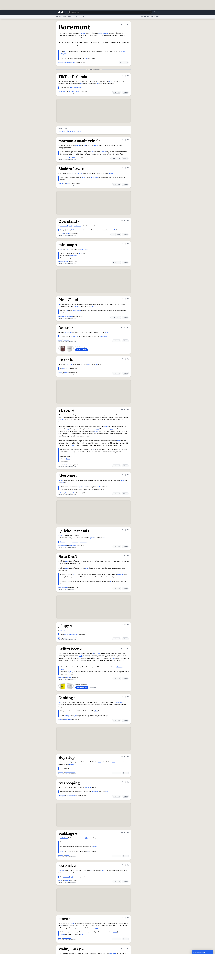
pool (62, 669)
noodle (68, 877)
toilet (78, 788)
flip (97, 364)
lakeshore (68, 678)
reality (94, 307)
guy (67, 311)
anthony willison (67, 938)
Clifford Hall (67, 881)
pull (65, 634)
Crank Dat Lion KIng (70, 62)
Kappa (106, 427)
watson (65, 638)
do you (71, 256)
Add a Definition (144, 16)
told (72, 230)
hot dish (60, 881)
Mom (61, 851)
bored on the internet (74, 131)
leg (88, 851)
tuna (64, 877)
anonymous (66, 340)
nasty (93, 792)
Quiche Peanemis (62, 545)
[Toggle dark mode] (158, 12)
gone (97, 429)
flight (80, 487)
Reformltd (68, 183)
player (80, 253)
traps (121, 702)
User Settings (155, 16)
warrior (103, 152)
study (119, 441)
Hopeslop (60, 772)
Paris (85, 487)
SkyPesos (60, 493)
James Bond (70, 634)
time (100, 33)
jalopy (59, 638)
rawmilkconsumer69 (70, 772)
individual (68, 332)
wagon (77, 145)
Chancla (60, 372)
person (77, 307)
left (111, 582)
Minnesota (61, 871)
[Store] (154, 12)
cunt (81, 934)
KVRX (73, 158)
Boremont (61, 62)
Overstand (61, 234)
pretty (74, 311)
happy (79, 311)
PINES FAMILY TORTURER (74, 91)
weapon (69, 364)
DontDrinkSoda (68, 719)
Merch (126, 92)
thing (96, 792)
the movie (83, 542)
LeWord (66, 262)
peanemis (75, 542)
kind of (96, 145)
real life (71, 764)
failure (96, 431)
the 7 (113, 230)
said (96, 928)
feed (91, 871)
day (93, 653)
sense (107, 332)
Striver (60, 465)
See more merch (93, 350)
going (73, 336)
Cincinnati (120, 574)
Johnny (67, 716)
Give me (62, 542)
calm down (103, 336)
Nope (69, 671)
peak (104, 538)
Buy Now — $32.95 (82, 350)
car (64, 630)
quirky (92, 538)
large (102, 871)
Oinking (60, 719)
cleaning (119, 667)
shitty (61, 630)
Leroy (61, 230)
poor (122, 480)
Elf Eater (68, 234)
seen (99, 762)
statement (77, 226)
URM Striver (67, 465)
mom (63, 369)
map (61, 249)
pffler (66, 587)
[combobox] (110, 12)
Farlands (76, 88)
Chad (74, 574)
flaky (86, 838)
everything (83, 249)
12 (59, 304)
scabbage (60, 855)
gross (94, 847)
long (79, 332)
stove (59, 938)
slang (72, 923)
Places (82, 16)
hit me (68, 369)
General (62, 934)
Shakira (92, 177)
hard (62, 483)
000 (100, 487)
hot (72, 877)
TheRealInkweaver (71, 795)
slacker (60, 420)
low (97, 84)
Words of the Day (61, 16)
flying (89, 364)
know (75, 256)
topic (70, 226)
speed (118, 702)
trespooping (61, 795)
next (85, 788)
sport (86, 568)
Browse (70, 16)
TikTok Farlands (62, 91)
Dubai (83, 177)
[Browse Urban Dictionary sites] (61, 12)
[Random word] (150, 12)
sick (65, 51)
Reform (79, 173)
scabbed (62, 838)
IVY (94, 449)
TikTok (71, 88)
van (84, 145)
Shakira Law (61, 183)
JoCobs (67, 855)
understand (64, 226)
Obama (68, 459)
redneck (105, 33)
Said (81, 84)
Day (74, 154)
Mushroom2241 (72, 545)
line (92, 152)
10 (62, 768)
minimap (60, 262)
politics (74, 445)
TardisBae (66, 372)
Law (72, 173)
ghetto (82, 33)
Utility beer (61, 678)
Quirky (60, 535)
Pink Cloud (61, 317)
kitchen (115, 932)
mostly (68, 249)
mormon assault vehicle (64, 158)
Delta (60, 480)
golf (80, 656)
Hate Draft (61, 587)
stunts (76, 634)
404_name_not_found (70, 493)
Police (60, 702)
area (66, 838)
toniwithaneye (69, 317)
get (78, 336)
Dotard (60, 340)
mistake (110, 173)
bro (80, 88)
